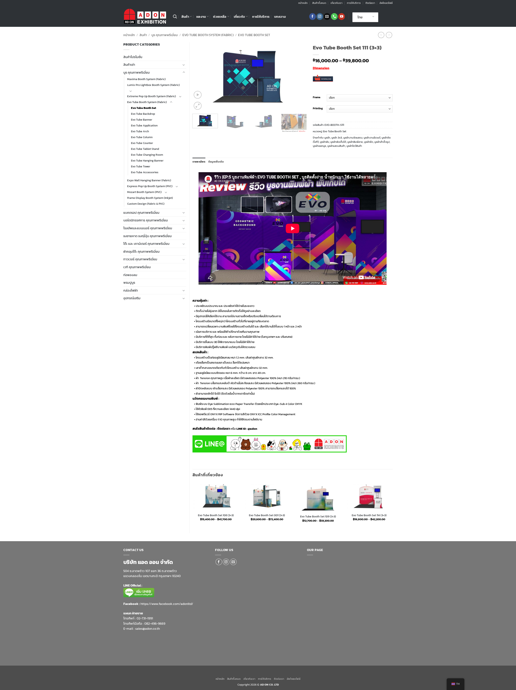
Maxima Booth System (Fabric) (146, 79)
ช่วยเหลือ (219, 16)
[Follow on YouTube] (341, 16)
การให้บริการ (354, 3)
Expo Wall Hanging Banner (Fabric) (149, 180)
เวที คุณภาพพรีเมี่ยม (137, 267)
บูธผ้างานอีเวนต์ (372, 138)
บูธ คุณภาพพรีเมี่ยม (164, 34)
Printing (318, 108)
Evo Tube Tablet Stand (145, 149)
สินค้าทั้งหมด (319, 3)
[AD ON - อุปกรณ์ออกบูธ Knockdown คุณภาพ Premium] (145, 16)
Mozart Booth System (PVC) (144, 192)
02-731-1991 (145, 618)
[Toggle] (183, 64)
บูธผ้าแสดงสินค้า (336, 146)
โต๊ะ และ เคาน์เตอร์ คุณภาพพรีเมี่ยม (146, 243)
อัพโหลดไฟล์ (386, 3)
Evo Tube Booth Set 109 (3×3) (318, 516)
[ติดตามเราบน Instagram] (319, 16)
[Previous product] (389, 35)
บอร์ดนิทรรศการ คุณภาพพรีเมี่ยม (145, 220)
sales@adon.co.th (147, 628)
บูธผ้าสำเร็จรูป (382, 142)
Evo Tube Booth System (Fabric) (208, 34)
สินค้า (185, 16)
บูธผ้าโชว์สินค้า (354, 146)
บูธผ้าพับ (324, 142)
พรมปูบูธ (129, 282)
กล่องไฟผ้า (130, 290)
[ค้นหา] (175, 16)
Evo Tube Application (144, 125)
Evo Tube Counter (142, 143)
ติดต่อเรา (370, 3)
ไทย (360, 17)
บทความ (280, 16)
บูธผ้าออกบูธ (319, 146)
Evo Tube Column (142, 137)
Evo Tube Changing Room (147, 154)
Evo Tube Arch (140, 131)
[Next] (299, 76)
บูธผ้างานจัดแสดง (352, 138)
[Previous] (199, 76)
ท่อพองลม (130, 274)
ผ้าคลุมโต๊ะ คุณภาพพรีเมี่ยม (141, 251)
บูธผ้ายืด (368, 142)
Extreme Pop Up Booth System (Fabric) (151, 96)
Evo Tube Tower (140, 166)
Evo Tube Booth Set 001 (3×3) (267, 515)
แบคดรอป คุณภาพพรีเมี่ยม (141, 212)
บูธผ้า (327, 138)
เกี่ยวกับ (239, 16)
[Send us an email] (327, 16)
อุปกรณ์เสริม (131, 298)
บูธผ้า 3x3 (336, 138)
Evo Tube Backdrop (143, 114)
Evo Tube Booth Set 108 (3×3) (216, 515)
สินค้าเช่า (129, 64)
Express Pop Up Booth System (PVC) (150, 186)
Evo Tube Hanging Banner (147, 160)
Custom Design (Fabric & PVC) (145, 203)
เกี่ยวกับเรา (336, 3)
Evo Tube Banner (141, 119)
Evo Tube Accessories (144, 172)
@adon (252, 428)
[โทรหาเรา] (334, 16)
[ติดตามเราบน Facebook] (312, 16)
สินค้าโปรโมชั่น (132, 56)
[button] (198, 95)
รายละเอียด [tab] (198, 162)
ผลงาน (201, 16)
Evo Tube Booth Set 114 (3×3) (369, 515)
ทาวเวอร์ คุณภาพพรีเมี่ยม (140, 259)
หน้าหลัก (303, 3)
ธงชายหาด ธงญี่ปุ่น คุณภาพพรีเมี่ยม (147, 235)
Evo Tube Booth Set (254, 34)
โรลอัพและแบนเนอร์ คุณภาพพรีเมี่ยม (147, 228)
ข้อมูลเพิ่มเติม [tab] (216, 162)
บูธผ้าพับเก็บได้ (338, 142)
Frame (316, 97)
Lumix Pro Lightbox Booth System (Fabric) (153, 85)
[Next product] (381, 35)
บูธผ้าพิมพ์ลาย (355, 142)
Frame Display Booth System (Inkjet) (150, 198)
